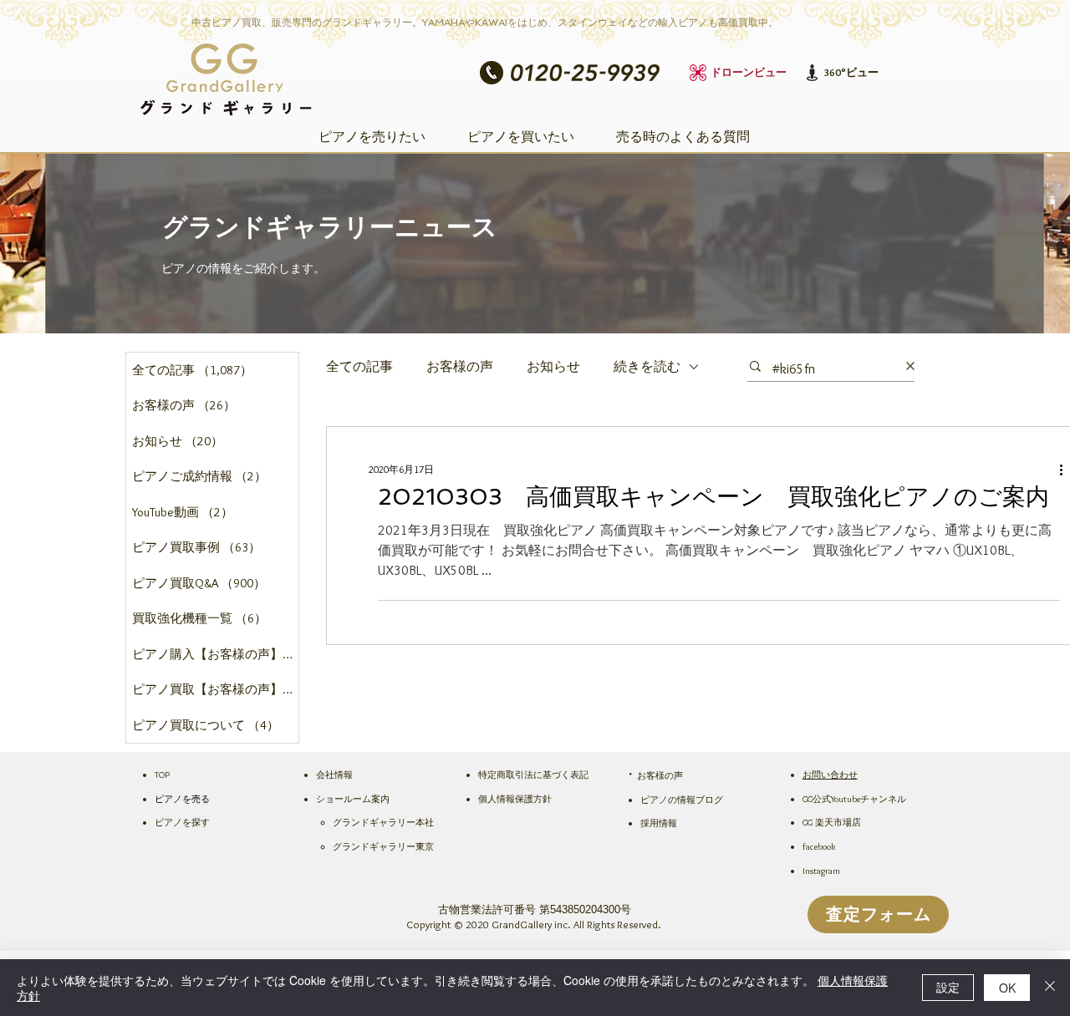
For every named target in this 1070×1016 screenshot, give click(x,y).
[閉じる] (1050, 988)
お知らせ (553, 366)
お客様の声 (459, 366)
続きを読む (647, 366)
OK (1007, 987)
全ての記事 (359, 366)
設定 (948, 986)
